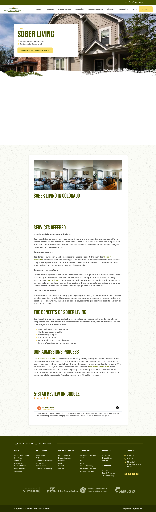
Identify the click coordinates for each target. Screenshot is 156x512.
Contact (145, 9)
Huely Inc (138, 509)
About (38, 9)
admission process (46, 358)
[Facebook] (125, 474)
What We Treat (64, 9)
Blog (135, 9)
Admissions (123, 9)
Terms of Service (44, 509)
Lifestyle (110, 9)
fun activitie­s (53, 280)
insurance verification (99, 366)
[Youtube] (133, 474)
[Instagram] (137, 474)
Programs (49, 9)
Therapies (79, 9)
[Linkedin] (129, 474)
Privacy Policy (32, 509)
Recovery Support (95, 9)
